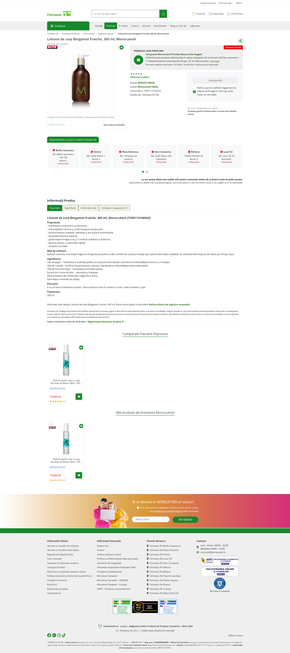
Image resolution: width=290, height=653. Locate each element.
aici (214, 94)
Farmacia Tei (52, 33)
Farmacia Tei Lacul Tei (161, 558)
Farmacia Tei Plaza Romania (164, 550)
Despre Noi (103, 545)
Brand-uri (52, 584)
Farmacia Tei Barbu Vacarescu (165, 545)
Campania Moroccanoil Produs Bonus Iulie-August (174, 54)
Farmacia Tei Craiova (160, 588)
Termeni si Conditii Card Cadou (63, 550)
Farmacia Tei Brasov (160, 584)
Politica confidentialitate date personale (117, 558)
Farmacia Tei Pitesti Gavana (164, 580)
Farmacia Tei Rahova (160, 567)
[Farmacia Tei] (59, 13)
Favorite (200, 13)
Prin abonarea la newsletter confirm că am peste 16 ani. (169, 507)
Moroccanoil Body (148, 86)
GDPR (239, 3)
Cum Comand (54, 558)
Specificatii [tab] (70, 207)
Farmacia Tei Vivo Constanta (164, 563)
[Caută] (163, 14)
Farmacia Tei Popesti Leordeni (165, 575)
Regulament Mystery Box (60, 554)
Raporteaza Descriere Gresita (105, 321)
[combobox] (126, 14)
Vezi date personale (173, 511)
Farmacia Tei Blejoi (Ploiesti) (164, 593)
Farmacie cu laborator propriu (62, 563)
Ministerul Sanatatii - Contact (112, 584)
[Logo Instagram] (59, 635)
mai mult (214, 61)
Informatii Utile (225, 3)
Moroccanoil (89, 33)
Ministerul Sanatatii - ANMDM (112, 580)
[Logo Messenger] (54, 635)
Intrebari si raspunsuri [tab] (114, 207)
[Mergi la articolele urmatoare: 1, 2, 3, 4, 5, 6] (143, 171)
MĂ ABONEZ (185, 519)
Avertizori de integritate (109, 563)
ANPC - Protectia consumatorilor (114, 588)
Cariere (100, 550)
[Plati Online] (236, 635)
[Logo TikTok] (64, 635)
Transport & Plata (56, 567)
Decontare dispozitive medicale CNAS (116, 567)
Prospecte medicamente (109, 571)
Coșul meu (218, 13)
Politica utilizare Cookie (109, 554)
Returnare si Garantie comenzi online (66, 571)
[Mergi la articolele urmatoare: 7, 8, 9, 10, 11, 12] (147, 171)
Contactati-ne (54, 593)
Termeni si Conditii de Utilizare (63, 545)
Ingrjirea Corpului (105, 33)
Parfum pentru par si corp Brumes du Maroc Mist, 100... (66, 381)
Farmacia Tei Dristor (160, 554)
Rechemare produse (57, 588)
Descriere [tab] (55, 207)
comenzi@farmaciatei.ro (213, 552)
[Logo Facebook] (49, 635)
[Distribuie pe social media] (240, 41)
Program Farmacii (208, 3)
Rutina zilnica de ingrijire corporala (169, 304)
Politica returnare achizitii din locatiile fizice (69, 575)
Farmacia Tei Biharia (160, 571)
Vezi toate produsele (114, 124)
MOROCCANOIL (146, 82)
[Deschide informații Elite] (52, 349)
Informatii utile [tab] (88, 207)
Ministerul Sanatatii (107, 575)
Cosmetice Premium (71, 33)
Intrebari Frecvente (57, 580)
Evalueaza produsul (139, 77)
